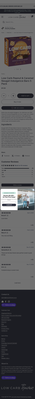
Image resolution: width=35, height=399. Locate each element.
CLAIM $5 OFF (9, 204)
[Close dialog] (33, 190)
